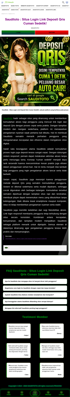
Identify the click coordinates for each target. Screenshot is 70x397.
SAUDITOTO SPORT (42, 5)
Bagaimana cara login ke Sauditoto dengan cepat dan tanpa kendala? (30, 288)
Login (21, 394)
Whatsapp (48, 394)
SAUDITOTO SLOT (26, 9)
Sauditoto (7, 118)
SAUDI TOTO (15, 5)
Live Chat (61, 394)
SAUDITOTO (5, 5)
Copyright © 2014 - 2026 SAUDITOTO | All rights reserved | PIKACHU (35, 386)
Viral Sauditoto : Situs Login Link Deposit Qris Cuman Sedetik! (26, 238)
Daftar (35, 395)
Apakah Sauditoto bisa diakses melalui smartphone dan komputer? (29, 295)
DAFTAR (52, 32)
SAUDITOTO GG (55, 5)
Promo (8, 394)
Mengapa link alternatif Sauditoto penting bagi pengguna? (26, 308)
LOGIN (18, 32)
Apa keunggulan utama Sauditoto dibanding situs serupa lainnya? (29, 301)
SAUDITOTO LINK (51, 9)
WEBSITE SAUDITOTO (27, 5)
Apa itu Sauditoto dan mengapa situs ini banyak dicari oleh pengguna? (31, 281)
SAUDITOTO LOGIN (38, 9)
